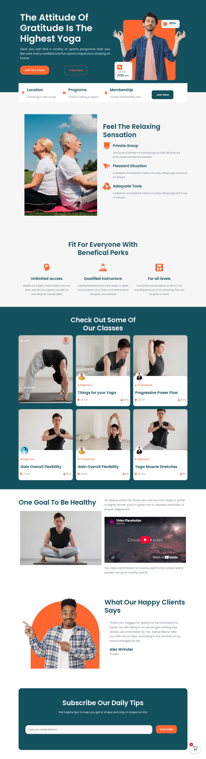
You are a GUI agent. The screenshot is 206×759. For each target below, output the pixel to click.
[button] (107, 638)
